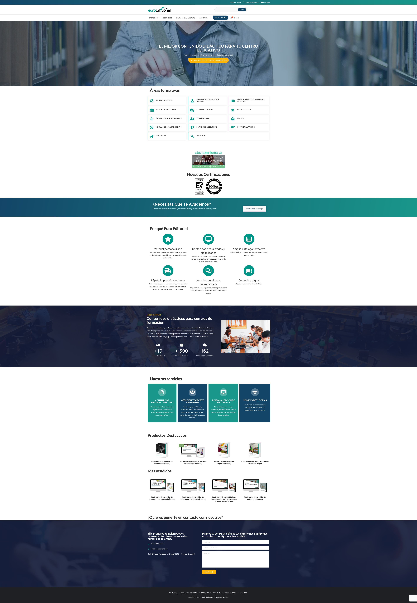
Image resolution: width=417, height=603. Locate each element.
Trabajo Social (203, 118)
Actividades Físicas (164, 100)
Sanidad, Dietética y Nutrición (169, 118)
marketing (201, 136)
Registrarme (221, 17)
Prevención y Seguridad (207, 127)
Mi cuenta (266, 2)
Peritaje (240, 118)
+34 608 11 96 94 (158, 544)
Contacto (243, 592)
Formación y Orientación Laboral (208, 100)
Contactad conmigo (254, 209)
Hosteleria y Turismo (246, 127)
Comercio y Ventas (205, 109)
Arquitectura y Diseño (166, 109)
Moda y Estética (244, 109)
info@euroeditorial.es (252, 2)
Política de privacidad (189, 592)
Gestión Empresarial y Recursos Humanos (250, 100)
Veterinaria (161, 136)
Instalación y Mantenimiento (169, 127)
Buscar (242, 10)
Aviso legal (173, 592)
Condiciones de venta (227, 592)
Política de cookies (208, 592)
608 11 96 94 (236, 2)
